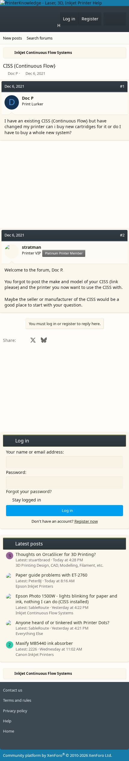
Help (7, 721)
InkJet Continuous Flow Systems (44, 613)
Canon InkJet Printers (35, 654)
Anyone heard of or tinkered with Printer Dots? (62, 622)
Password (15, 472)
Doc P (13, 73)
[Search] (120, 18)
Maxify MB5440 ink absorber (44, 643)
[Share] (114, 86)
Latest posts (29, 543)
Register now (86, 521)
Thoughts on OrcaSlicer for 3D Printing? (56, 554)
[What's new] (109, 18)
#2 (122, 235)
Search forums (39, 38)
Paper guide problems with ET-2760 (51, 575)
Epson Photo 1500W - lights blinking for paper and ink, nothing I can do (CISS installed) (66, 599)
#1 (122, 86)
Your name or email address (34, 452)
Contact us (12, 690)
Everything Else (29, 633)
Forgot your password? (29, 491)
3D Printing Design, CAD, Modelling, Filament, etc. (59, 565)
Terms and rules (17, 700)
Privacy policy (15, 710)
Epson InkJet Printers (34, 586)
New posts (12, 38)
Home (63, 25)
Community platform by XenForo (57, 755)
